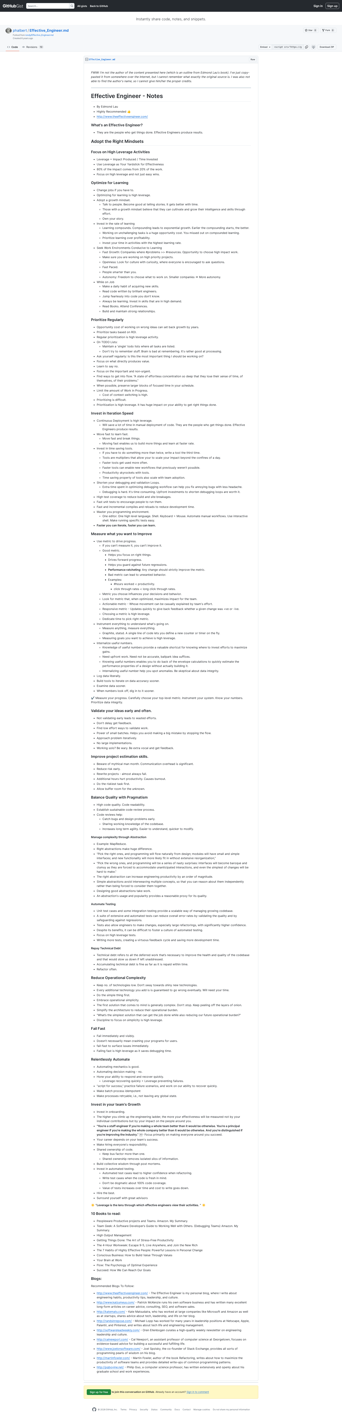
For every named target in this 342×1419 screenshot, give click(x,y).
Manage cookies (201, 1409)
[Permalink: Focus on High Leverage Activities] (88, 151)
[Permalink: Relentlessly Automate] (88, 1059)
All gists (82, 5)
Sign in (318, 6)
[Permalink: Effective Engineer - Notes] (88, 96)
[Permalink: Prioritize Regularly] (88, 319)
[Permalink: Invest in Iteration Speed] (88, 413)
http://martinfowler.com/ (113, 1358)
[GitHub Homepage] (94, 1409)
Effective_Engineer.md (49, 30)
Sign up (332, 6)
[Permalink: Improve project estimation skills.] (88, 756)
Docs (177, 1409)
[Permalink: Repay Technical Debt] (88, 948)
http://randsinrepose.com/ (114, 1321)
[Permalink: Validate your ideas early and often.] (88, 710)
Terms (123, 1409)
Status (154, 1409)
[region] (171, 722)
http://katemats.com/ (111, 1311)
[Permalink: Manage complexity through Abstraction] (88, 837)
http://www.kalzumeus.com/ (115, 1302)
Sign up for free (99, 1392)
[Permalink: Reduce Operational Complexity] (88, 977)
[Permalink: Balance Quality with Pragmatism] (88, 797)
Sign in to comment (197, 1391)
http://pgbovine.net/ (110, 1367)
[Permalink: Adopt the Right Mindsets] (88, 141)
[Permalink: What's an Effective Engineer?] (88, 125)
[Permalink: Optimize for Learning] (88, 182)
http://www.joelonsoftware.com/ (118, 1348)
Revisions (34, 46)
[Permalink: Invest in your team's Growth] (88, 1104)
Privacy (133, 1409)
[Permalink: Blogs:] (88, 1278)
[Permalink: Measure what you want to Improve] (88, 533)
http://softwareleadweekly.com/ (118, 1330)
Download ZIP (327, 47)
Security (144, 1409)
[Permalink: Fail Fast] (88, 1028)
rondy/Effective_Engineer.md (39, 35)
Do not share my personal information (231, 1409)
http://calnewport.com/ (112, 1339)
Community (166, 1409)
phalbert (20, 30)
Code (14, 46)
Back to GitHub (99, 5)
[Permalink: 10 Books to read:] (88, 1213)
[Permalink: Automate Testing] (88, 904)
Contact (187, 1409)
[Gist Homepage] (13, 6)
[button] (307, 47)
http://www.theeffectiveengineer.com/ (122, 116)
